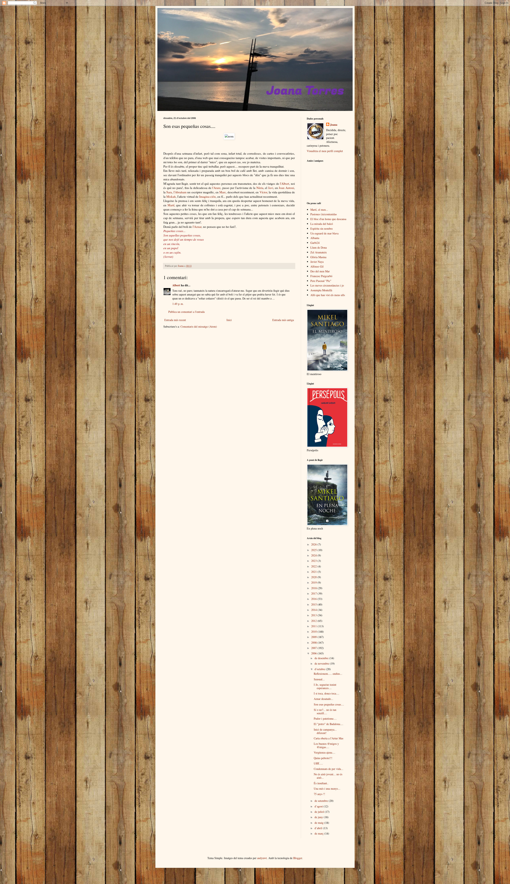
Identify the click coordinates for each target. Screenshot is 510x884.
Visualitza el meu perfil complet (325, 151)
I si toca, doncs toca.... (326, 693)
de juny (319, 817)
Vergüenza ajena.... (324, 752)
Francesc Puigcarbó (321, 276)
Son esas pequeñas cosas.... (329, 704)
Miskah (171, 197)
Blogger (297, 858)
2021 (314, 572)
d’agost (319, 806)
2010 (314, 631)
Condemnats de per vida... (328, 769)
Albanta (314, 238)
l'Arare (216, 188)
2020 (314, 577)
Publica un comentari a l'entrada (186, 312)
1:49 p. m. (178, 304)
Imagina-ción (207, 197)
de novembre (322, 663)
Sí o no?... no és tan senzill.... (325, 711)
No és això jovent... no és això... (328, 775)
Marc (222, 192)
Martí (171, 205)
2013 (314, 615)
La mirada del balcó (321, 224)
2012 (314, 621)
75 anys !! (319, 794)
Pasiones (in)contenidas (323, 214)
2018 (314, 588)
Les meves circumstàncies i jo (327, 285)
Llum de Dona (318, 247)
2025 (314, 550)
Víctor (263, 192)
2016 (314, 599)
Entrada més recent (175, 320)
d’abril (319, 828)
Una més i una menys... (327, 788)
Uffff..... (318, 763)
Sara (169, 192)
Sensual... (319, 679)
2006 (314, 653)
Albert (176, 285)
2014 (314, 610)
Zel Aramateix (318, 252)
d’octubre (320, 669)
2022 (314, 566)
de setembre (322, 801)
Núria (259, 188)
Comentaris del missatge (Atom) (198, 326)
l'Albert (284, 184)
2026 (314, 544)
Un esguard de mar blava (324, 233)
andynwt (262, 858)
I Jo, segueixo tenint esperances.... (325, 686)
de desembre (322, 658)
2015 (314, 604)
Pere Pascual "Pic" (320, 281)
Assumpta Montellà (321, 290)
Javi (270, 188)
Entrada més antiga (283, 320)
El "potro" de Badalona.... (328, 724)
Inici (229, 320)
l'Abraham (180, 192)
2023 (314, 561)
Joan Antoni (286, 188)
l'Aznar (197, 227)
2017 (314, 593)
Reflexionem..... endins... (328, 674)
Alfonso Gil (317, 266)
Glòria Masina (318, 257)
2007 (314, 648)
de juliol (320, 812)
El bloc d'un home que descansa (328, 219)
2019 (314, 582)
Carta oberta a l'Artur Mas (328, 738)
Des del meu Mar (320, 271)
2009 (314, 637)
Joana (333, 125)
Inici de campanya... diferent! (325, 731)
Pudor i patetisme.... (325, 718)
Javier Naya (317, 262)
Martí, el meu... (319, 209)
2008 (314, 642)
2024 (314, 555)
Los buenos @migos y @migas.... (326, 745)
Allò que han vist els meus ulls (327, 295)
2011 (314, 626)
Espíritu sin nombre (321, 228)
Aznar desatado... (323, 699)
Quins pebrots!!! (323, 758)
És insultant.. (321, 783)
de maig (319, 823)
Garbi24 (315, 243)
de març (319, 833)
